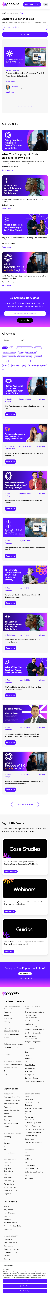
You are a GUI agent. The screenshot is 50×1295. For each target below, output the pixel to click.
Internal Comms (9, 1153)
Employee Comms (31, 352)
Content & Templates (12, 1100)
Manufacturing (9, 1181)
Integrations (8, 1019)
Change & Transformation (24, 347)
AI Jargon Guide (31, 1075)
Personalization (33, 365)
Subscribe (25, 320)
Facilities (7, 1143)
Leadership (36, 361)
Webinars (28, 1059)
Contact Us (8, 1229)
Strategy (43, 365)
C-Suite (7, 1074)
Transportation (9, 1184)
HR (4, 361)
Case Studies (30, 1065)
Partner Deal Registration (13, 1226)
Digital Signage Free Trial (34, 1172)
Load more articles (25, 804)
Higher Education (10, 1187)
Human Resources (10, 1068)
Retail (6, 1174)
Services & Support (32, 1078)
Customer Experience (33, 1123)
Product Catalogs (31, 1136)
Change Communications (34, 1012)
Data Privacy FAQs (10, 1243)
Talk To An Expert (25, 978)
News (24, 365)
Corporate (38, 347)
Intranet (7, 1038)
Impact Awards (9, 1213)
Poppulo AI (7, 1012)
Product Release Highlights (34, 1081)
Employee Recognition (33, 1132)
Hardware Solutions (11, 1104)
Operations (8, 1140)
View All (4, 347)
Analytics (7, 1015)
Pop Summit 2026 (31, 1169)
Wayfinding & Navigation (33, 1108)
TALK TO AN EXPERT (32, 4)
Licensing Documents (11, 1252)
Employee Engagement (25, 356)
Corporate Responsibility (12, 1249)
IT (28, 361)
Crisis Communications (9, 352)
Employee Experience (10, 13)
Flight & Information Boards (34, 1129)
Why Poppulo (8, 1210)
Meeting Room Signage (33, 1142)
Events (27, 1055)
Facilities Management (33, 1126)
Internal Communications (16, 361)
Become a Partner (10, 1223)
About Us (7, 1206)
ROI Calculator (30, 1072)
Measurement (15, 365)
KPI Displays (29, 1099)
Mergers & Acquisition (33, 1042)
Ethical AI (7, 1256)
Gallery (27, 1175)
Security (7, 1022)
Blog (26, 1052)
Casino (6, 1165)
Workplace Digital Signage (13, 1044)
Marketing (5, 365)
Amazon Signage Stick (12, 1110)
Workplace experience (8, 370)
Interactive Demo (31, 1068)
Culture (21, 352)
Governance (38, 356)
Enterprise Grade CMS (12, 1097)
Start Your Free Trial (25, 973)
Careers (7, 1216)
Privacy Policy (8, 1239)
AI (11, 347)
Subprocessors (9, 1246)
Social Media (29, 1139)
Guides (27, 1062)
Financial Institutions (11, 1191)
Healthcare (8, 1178)
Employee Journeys (11, 1047)
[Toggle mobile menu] (45, 4)
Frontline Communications (34, 1030)
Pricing (6, 1126)
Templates (29, 1178)
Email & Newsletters (11, 1034)
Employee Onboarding (33, 1033)
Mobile (6, 1041)
